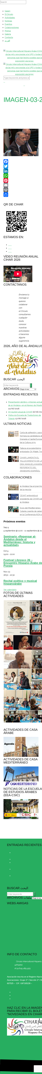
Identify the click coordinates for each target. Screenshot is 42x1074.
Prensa (8, 31)
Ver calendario (10, 589)
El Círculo (9, 14)
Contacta (9, 37)
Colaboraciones (12, 27)
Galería (8, 34)
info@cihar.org (23, 972)
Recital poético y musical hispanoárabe (20, 582)
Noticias (8, 21)
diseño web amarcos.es (24, 1071)
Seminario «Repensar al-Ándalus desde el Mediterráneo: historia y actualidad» (20, 541)
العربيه (7, 41)
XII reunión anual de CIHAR (20, 412)
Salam (7, 11)
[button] (16, 617)
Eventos (8, 24)
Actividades (10, 17)
